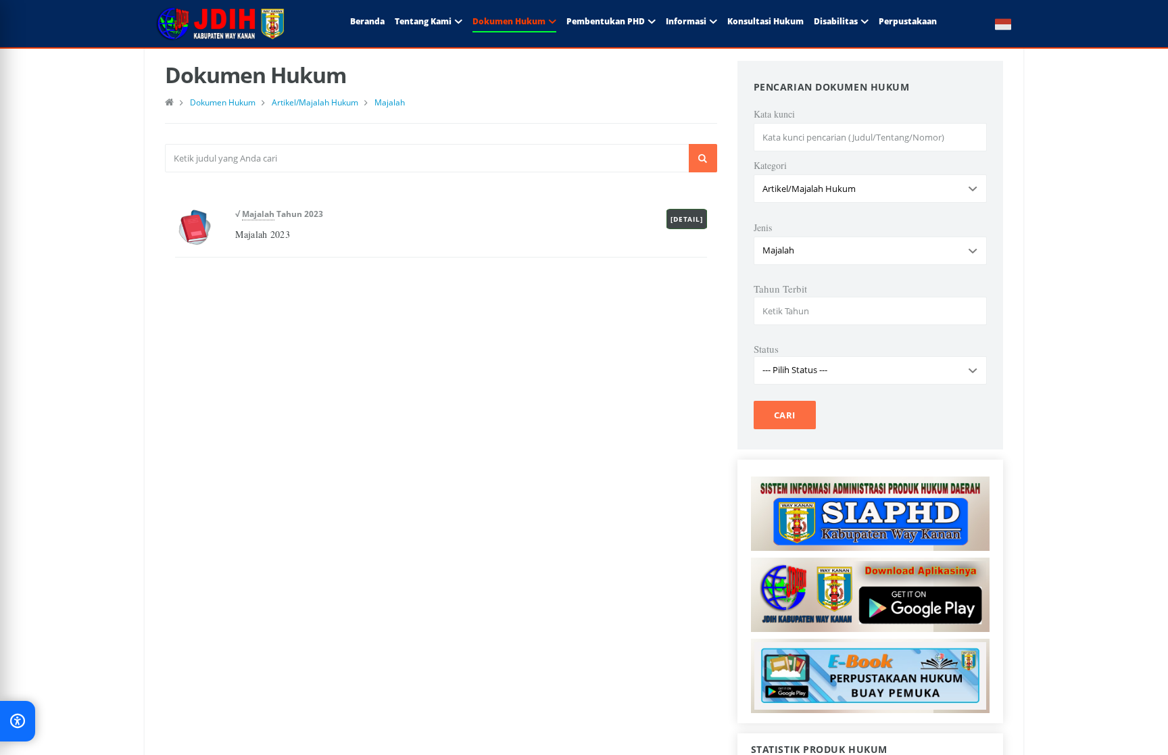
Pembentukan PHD (605, 21)
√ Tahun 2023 (279, 214)
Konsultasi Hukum (765, 21)
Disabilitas (836, 21)
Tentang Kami (423, 21)
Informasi (686, 21)
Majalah (389, 102)
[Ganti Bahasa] (996, 24)
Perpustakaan (908, 21)
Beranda (367, 21)
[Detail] (686, 219)
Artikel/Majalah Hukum (315, 102)
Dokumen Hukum (508, 21)
